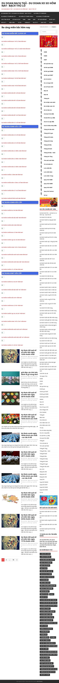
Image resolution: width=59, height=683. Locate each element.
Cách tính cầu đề (5, 19)
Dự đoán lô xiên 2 (45, 608)
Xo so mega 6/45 (48, 83)
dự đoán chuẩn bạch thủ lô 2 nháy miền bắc (48, 238)
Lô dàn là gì (43, 634)
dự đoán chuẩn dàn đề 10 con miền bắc (47, 259)
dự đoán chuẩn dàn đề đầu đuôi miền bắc (48, 264)
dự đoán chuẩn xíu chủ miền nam (48, 366)
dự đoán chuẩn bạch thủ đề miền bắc (48, 225)
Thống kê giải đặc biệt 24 (46, 666)
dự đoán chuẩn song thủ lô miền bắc (48, 304)
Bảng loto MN (43, 477)
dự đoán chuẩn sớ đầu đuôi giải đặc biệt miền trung (48, 330)
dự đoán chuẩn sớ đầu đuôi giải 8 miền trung (48, 326)
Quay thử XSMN (48, 183)
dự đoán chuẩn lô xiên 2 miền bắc (48, 287)
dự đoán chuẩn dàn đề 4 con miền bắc (48, 246)
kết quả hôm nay (48, 63)
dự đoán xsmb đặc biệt (46, 620)
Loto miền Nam (48, 172)
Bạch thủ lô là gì (44, 565)
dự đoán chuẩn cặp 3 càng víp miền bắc (48, 242)
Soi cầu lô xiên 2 (44, 657)
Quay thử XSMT (48, 187)
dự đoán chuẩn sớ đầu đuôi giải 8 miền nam (48, 358)
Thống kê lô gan (48, 133)
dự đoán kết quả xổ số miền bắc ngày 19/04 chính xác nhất (29, 417)
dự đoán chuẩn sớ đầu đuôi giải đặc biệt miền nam (48, 363)
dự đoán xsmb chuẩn (46, 614)
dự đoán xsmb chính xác (46, 617)
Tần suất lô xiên (44, 674)
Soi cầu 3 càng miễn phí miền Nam (49, 646)
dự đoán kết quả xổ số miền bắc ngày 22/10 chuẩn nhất (28, 495)
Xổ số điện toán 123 (49, 106)
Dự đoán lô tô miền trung (26, 16)
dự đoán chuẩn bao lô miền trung (48, 310)
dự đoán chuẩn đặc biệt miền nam (48, 350)
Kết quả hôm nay (42, 19)
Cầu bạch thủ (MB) (49, 114)
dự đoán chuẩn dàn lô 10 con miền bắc (48, 268)
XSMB (24, 19)
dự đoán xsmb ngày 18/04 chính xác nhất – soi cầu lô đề (29, 435)
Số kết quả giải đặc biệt (46, 663)
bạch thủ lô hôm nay (46, 562)
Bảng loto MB (43, 471)
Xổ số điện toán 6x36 (49, 102)
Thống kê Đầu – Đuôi (49, 152)
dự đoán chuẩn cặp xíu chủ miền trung (48, 314)
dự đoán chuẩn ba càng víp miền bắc (48, 220)
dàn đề (51, 594)
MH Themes (39, 681)
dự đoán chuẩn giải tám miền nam (48, 353)
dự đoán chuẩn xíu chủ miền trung (48, 338)
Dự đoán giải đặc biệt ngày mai (48, 602)
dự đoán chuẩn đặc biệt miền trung (48, 317)
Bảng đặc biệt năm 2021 (46, 571)
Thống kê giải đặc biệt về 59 (47, 672)
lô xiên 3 (53, 637)
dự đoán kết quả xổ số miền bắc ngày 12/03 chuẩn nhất (28, 352)
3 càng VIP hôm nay (45, 556)
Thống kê (27, 22)
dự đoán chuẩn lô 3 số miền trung (48, 322)
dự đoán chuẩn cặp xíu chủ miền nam (48, 346)
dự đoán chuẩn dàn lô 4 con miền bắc (48, 272)
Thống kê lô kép (48, 141)
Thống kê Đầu (48, 145)
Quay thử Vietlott (49, 191)
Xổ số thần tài (48, 110)
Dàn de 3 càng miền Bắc (46, 588)
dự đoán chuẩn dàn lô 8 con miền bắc (48, 279)
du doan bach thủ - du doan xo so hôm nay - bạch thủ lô (29, 358)
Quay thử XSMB (48, 179)
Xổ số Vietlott (43, 412)
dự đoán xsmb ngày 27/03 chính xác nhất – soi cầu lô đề (29, 476)
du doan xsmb (44, 580)
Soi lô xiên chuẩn (45, 660)
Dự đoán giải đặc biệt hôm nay (48, 600)
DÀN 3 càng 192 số (45, 582)
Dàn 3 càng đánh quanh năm (47, 585)
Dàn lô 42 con (44, 594)
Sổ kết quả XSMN (48, 71)
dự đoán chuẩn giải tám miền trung (48, 320)
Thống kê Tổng (48, 156)
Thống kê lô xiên (48, 137)
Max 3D (46, 90)
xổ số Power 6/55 (48, 87)
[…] (31, 367)
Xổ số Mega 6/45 (44, 409)
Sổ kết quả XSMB (48, 67)
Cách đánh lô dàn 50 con (47, 577)
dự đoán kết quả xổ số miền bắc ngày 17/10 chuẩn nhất (28, 539)
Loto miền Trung (48, 176)
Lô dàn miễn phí (44, 637)
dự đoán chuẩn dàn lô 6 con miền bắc (48, 283)
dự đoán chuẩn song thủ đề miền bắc (48, 295)
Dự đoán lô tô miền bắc (40, 13)
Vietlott (3, 22)
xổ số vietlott (47, 79)
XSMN (29, 19)
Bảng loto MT (43, 474)
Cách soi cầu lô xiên (45, 574)
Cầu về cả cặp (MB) (49, 121)
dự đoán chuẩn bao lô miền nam (48, 343)
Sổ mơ (50, 22)
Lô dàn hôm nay (44, 631)
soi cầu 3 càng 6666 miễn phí (47, 643)
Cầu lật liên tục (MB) (49, 118)
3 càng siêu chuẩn (45, 554)
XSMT (34, 19)
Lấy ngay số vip (16, 19)
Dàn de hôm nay (44, 591)
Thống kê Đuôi (48, 148)
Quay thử (43, 22)
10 (13, 560)
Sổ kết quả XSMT (48, 75)
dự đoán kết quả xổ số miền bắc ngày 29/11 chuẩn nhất (28, 454)
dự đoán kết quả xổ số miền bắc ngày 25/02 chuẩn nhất (28, 517)
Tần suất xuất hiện (49, 160)
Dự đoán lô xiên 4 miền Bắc (47, 611)
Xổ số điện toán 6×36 (45, 425)
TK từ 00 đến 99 (48, 164)
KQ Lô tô (35, 22)
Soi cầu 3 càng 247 (45, 640)
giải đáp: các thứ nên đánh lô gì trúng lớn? (29, 373)
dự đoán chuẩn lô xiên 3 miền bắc (48, 290)
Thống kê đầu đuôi (49, 129)
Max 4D (46, 94)
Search (53, 26)
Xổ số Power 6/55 (44, 407)
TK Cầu (19, 22)
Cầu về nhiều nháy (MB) (50, 125)
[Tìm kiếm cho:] (49, 31)
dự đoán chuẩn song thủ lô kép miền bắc (47, 300)
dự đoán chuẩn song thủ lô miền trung (48, 334)
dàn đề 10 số (43, 597)
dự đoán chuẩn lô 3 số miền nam (48, 355)
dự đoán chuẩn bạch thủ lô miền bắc (48, 233)
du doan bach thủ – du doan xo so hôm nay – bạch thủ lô (16, 13)
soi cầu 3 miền (44, 649)
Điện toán (12, 22)
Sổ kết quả (52, 19)
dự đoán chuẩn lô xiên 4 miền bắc (48, 292)
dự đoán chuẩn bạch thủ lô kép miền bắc (47, 229)
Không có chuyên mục (46, 628)
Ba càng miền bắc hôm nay (47, 559)
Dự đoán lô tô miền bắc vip (8, 16)
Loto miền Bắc (48, 168)
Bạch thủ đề (43, 568)
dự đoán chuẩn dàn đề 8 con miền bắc (48, 255)
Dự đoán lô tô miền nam (42, 16)
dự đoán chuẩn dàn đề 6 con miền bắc (48, 251)
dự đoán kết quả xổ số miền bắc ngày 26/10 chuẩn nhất (28, 394)
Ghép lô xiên (43, 626)
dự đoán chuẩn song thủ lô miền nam (48, 370)
